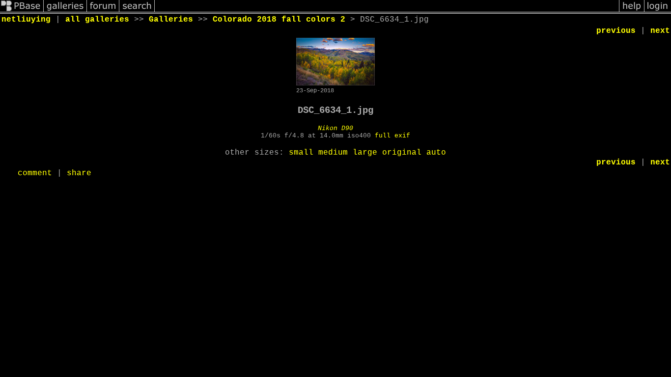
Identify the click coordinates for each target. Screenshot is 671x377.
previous (616, 31)
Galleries (171, 19)
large (365, 152)
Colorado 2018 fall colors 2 (279, 19)
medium (333, 152)
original (401, 152)
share (79, 173)
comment (35, 173)
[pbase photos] (22, 11)
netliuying (26, 19)
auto (436, 152)
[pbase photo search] (137, 11)
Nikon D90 (335, 128)
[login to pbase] (657, 11)
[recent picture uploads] (65, 11)
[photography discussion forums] (103, 11)
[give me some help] (631, 11)
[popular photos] (387, 11)
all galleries (97, 19)
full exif (392, 135)
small (301, 152)
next (660, 31)
